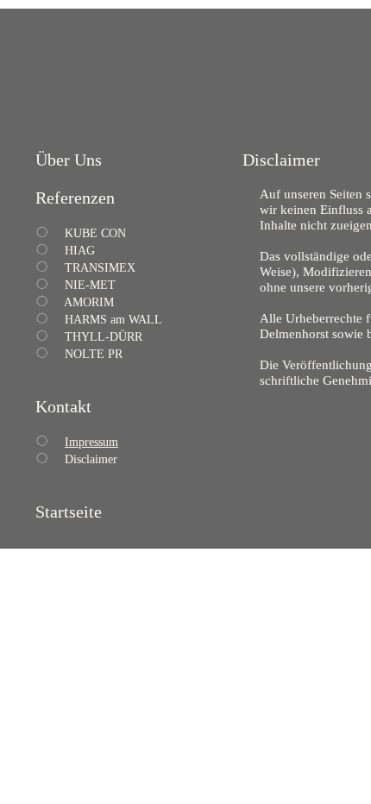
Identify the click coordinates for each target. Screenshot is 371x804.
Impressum (91, 442)
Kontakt (63, 406)
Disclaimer (91, 459)
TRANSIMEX (100, 267)
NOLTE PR (94, 354)
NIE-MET (90, 285)
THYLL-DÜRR (103, 336)
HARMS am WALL (113, 319)
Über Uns (68, 159)
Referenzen (75, 197)
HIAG (80, 250)
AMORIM (89, 302)
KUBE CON (95, 233)
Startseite (68, 511)
